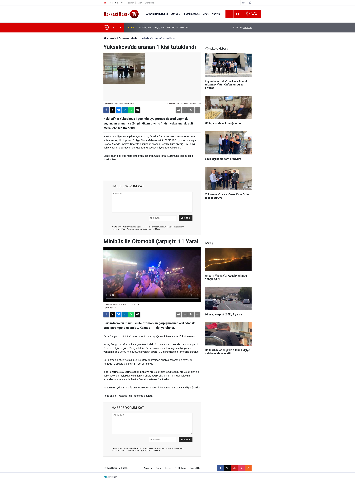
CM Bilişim (112, 477)
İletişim (168, 468)
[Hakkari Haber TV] (121, 13)
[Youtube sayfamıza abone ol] (234, 468)
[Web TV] (243, 2)
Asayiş (216, 13)
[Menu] (229, 14)
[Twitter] (112, 110)
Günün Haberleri (127, 3)
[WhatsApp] (131, 110)
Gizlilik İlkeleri (181, 468)
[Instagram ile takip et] (241, 468)
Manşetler (114, 3)
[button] (185, 110)
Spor (206, 13)
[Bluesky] (118, 110)
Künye (158, 468)
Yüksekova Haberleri (128, 38)
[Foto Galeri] (250, 2)
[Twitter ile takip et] (227, 468)
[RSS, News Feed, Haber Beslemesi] (248, 468)
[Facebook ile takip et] (220, 468)
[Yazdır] (178, 110)
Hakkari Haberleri (156, 13)
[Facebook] (106, 110)
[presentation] (113, 27)
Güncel (175, 13)
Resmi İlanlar (191, 13)
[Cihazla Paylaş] (137, 110)
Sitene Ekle (149, 3)
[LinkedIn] (125, 110)
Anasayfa (111, 38)
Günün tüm (242, 27)
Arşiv (140, 3)
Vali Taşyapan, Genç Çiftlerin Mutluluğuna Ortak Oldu (164, 27)
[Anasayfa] (104, 3)
